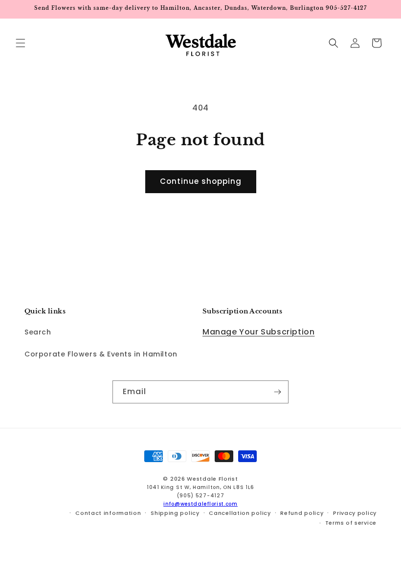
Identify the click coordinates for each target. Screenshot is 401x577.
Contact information (108, 513)
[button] (20, 43)
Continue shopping (201, 181)
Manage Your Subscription (258, 331)
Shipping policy (175, 513)
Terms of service (351, 523)
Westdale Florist (212, 479)
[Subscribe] (277, 391)
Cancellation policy (239, 513)
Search (37, 332)
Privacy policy (355, 513)
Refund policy (301, 513)
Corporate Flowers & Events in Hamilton (101, 354)
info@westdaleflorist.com (200, 504)
